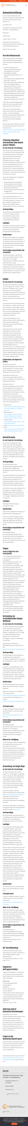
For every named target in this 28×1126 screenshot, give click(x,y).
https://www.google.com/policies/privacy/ (14, 649)
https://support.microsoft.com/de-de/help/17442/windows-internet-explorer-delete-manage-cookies (13, 416)
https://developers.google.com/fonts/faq (14, 695)
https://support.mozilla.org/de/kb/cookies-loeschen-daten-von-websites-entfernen (14, 408)
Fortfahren (14, 1123)
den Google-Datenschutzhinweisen (14, 794)
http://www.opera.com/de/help (16, 425)
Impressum (14, 1121)
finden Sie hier (16, 809)
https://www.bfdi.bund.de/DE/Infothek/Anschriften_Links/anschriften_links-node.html (14, 131)
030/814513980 (13, 1)
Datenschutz (20, 1121)
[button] (26, 6)
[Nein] (26, 1121)
